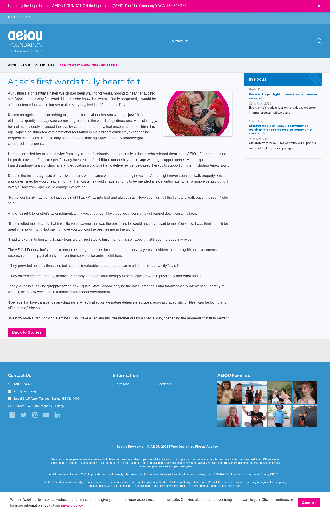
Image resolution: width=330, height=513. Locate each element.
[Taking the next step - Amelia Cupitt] (280, 392)
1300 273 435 (20, 17)
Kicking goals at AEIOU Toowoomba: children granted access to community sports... (281, 129)
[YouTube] (46, 415)
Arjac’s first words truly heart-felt (88, 65)
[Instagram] (34, 415)
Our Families (44, 65)
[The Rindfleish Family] (229, 416)
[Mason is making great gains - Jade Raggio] (254, 416)
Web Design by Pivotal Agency (194, 446)
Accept (309, 503)
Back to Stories (27, 332)
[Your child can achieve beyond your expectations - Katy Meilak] (280, 416)
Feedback (164, 384)
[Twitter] (23, 415)
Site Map (123, 384)
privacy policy (72, 505)
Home (12, 65)
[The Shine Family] (254, 392)
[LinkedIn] (57, 415)
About (25, 65)
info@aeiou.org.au (27, 391)
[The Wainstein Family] (305, 392)
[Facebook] (12, 415)
